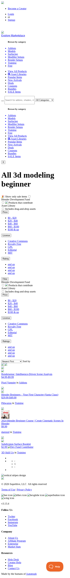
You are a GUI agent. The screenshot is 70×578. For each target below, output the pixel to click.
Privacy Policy (24, 489)
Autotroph (31, 573)
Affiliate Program (17, 540)
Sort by (26, 361)
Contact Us (13, 568)
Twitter (11, 516)
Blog (10, 565)
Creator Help (14, 562)
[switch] (29, 196)
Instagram (13, 522)
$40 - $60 (13, 223)
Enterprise (13, 543)
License (6, 235)
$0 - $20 (12, 217)
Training (19, 403)
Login (11, 14)
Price (5, 212)
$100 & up (13, 229)
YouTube (12, 525)
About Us (13, 538)
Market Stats (14, 546)
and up (11, 264)
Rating (6, 258)
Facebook (13, 519)
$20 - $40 (13, 220)
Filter (5, 279)
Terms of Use (8, 489)
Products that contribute (20, 202)
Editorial (12, 250)
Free (10, 65)
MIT (10, 252)
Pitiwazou (6, 403)
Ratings (6, 341)
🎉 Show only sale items (14, 196)
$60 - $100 (13, 226)
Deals (11, 83)
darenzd (5, 432)
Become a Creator (17, 8)
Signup (11, 20)
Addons (23, 382)
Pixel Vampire (8, 382)
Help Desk (13, 559)
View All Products (17, 71)
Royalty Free (14, 244)
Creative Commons (18, 241)
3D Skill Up (7, 452)
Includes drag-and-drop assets (20, 209)
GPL (10, 247)
